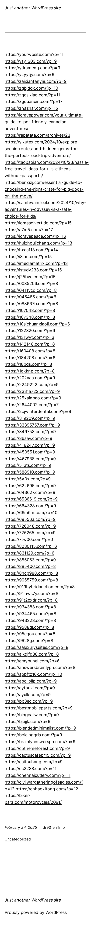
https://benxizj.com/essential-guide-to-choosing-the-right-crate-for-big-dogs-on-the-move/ (44, 189)
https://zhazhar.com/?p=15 (31, 108)
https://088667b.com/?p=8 (31, 303)
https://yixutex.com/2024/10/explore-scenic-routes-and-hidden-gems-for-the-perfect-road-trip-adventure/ (42, 148)
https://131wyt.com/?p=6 (29, 337)
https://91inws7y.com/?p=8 (31, 593)
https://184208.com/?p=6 (30, 357)
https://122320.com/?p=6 (30, 330)
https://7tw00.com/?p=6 (29, 539)
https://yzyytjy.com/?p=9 (29, 74)
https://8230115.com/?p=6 (31, 546)
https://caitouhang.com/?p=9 (34, 761)
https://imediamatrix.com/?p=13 (36, 263)
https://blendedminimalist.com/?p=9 (40, 728)
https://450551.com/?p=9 (30, 451)
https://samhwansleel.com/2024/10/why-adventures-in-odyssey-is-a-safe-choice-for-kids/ (45, 209)
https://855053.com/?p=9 (30, 559)
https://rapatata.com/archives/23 (37, 135)
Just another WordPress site (33, 7)
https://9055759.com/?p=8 (31, 579)
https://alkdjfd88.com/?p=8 (32, 654)
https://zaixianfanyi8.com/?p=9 (35, 81)
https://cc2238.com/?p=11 (30, 768)
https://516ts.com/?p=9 (28, 465)
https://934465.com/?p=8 (30, 613)
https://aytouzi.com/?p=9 (30, 687)
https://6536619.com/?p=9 (31, 499)
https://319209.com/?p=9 (30, 418)
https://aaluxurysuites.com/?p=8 (36, 647)
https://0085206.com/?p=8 (31, 283)
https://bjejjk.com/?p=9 (27, 721)
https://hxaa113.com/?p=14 (31, 249)
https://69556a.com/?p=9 (30, 519)
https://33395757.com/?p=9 (32, 425)
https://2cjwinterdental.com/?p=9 (38, 411)
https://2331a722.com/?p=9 (32, 391)
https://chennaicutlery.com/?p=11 (37, 775)
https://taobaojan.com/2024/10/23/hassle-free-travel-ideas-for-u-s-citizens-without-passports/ (47, 169)
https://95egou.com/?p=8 (30, 633)
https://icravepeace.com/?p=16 (35, 236)
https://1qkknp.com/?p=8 (30, 371)
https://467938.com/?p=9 (30, 458)
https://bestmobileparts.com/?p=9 (39, 707)
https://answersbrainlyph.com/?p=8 (40, 667)
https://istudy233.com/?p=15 (33, 269)
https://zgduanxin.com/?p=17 (34, 101)
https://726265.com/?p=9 (30, 532)
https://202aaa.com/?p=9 (30, 377)
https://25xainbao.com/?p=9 (33, 397)
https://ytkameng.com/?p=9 (32, 67)
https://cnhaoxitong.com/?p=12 (47, 788)
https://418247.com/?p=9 (30, 445)
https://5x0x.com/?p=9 (28, 478)
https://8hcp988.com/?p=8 (31, 573)
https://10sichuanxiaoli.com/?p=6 (37, 323)
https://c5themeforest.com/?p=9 (37, 748)
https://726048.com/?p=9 (30, 526)
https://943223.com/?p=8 (30, 620)
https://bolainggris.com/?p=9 (33, 734)
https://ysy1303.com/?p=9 (31, 61)
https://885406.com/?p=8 (30, 566)
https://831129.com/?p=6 (29, 553)
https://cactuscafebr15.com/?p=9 (38, 755)
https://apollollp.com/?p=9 (31, 681)
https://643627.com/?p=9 (30, 492)
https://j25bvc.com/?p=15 (30, 276)
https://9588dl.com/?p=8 (29, 627)
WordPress (56, 912)
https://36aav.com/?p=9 (28, 438)
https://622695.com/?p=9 (30, 485)
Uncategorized (18, 839)
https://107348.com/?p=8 (30, 317)
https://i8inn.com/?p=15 (28, 256)
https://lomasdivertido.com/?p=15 (38, 222)
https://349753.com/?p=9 (30, 431)
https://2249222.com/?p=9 (32, 384)
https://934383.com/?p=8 (30, 606)
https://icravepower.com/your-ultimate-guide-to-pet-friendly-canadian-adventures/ (44, 122)
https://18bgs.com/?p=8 (28, 364)
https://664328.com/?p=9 (30, 505)
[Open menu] (83, 8)
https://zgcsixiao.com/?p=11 (32, 94)
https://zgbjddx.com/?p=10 (31, 88)
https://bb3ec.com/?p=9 (29, 701)
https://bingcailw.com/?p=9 (32, 714)
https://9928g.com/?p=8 (29, 640)
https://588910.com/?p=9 (30, 472)
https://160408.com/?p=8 (30, 350)
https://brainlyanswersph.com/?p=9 (40, 741)
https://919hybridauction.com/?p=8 (40, 586)
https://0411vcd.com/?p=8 (31, 290)
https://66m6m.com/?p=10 (31, 512)
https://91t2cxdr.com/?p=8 (31, 600)
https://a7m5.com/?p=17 (29, 229)
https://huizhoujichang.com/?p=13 (38, 243)
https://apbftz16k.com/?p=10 (33, 674)
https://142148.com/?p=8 (30, 344)
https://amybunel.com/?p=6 (32, 660)
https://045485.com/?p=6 (30, 296)
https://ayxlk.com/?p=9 (28, 694)
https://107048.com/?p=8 (30, 310)
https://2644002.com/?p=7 (32, 404)
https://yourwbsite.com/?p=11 (34, 54)
